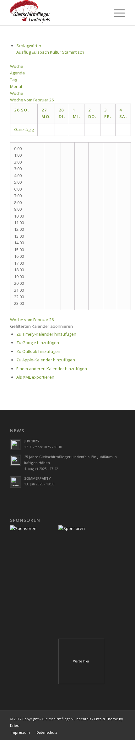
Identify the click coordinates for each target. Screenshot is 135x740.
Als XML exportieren (35, 377)
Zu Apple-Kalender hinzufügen (45, 360)
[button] (41, 326)
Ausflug (24, 52)
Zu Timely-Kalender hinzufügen (46, 334)
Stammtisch (73, 52)
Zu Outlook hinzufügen (38, 351)
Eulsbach (41, 52)
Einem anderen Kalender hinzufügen (51, 368)
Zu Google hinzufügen (37, 342)
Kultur (56, 52)
